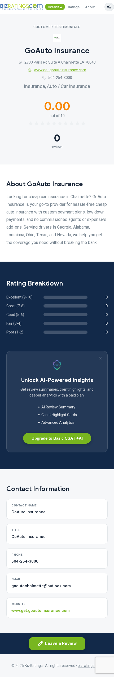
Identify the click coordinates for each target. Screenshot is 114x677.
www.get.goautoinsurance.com (60, 70)
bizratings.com (90, 665)
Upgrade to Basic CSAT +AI (57, 438)
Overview (55, 7)
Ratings (74, 7)
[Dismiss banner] (100, 358)
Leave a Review (61, 643)
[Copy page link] (109, 7)
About (90, 7)
